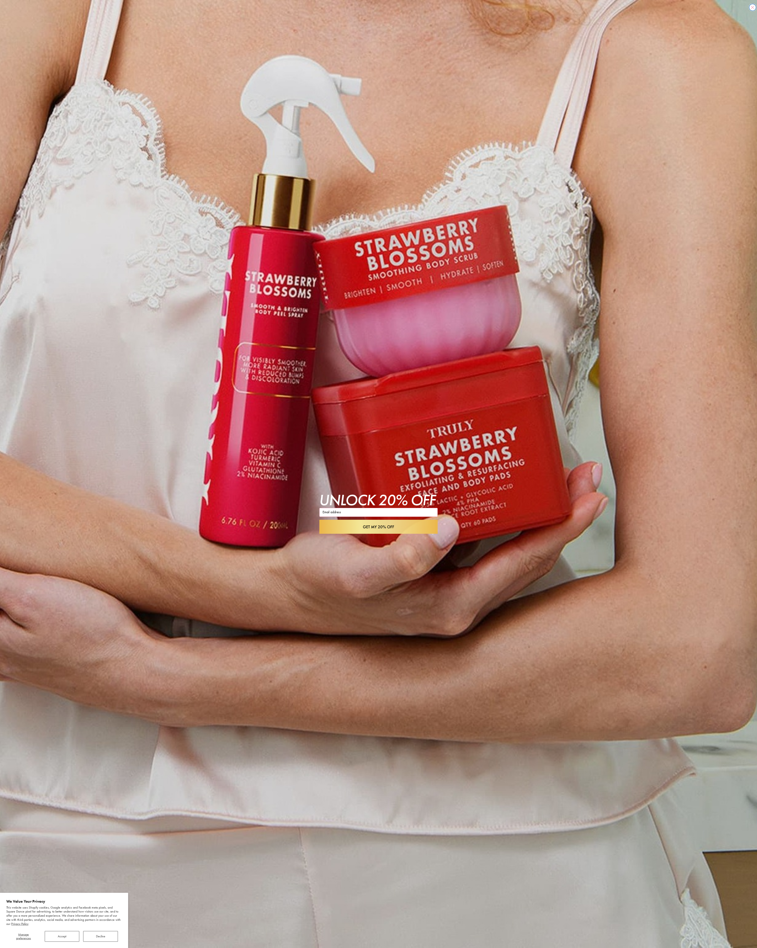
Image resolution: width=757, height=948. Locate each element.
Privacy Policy (19, 924)
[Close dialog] (752, 7)
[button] (378, 527)
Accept (62, 936)
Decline (100, 936)
